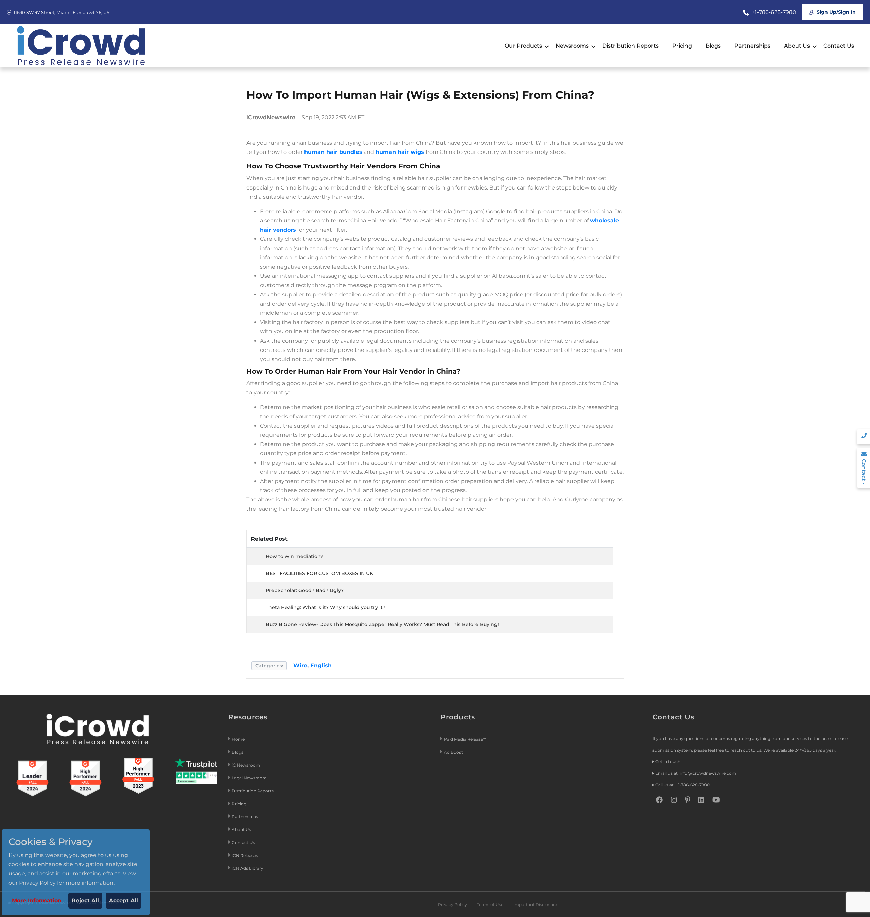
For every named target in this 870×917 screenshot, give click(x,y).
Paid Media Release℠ (465, 739)
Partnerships (752, 45)
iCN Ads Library (247, 868)
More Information (37, 900)
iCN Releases (245, 855)
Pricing (682, 45)
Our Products (523, 45)
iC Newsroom (246, 765)
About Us (797, 45)
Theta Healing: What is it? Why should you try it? (325, 607)
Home (238, 739)
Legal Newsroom (250, 777)
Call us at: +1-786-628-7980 (682, 784)
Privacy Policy (452, 904)
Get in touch (667, 761)
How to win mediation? (294, 556)
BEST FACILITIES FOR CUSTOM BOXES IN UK (319, 573)
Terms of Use (490, 904)
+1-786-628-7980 (773, 12)
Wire (300, 665)
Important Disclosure (535, 904)
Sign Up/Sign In (835, 12)
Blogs (713, 45)
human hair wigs (400, 152)
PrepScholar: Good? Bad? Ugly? (305, 590)
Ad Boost (453, 752)
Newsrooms (572, 45)
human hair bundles (333, 152)
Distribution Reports (630, 45)
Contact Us (838, 45)
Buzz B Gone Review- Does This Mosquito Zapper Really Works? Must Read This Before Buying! (382, 624)
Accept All (123, 900)
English (321, 665)
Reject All (85, 900)
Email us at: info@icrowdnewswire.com (695, 773)
